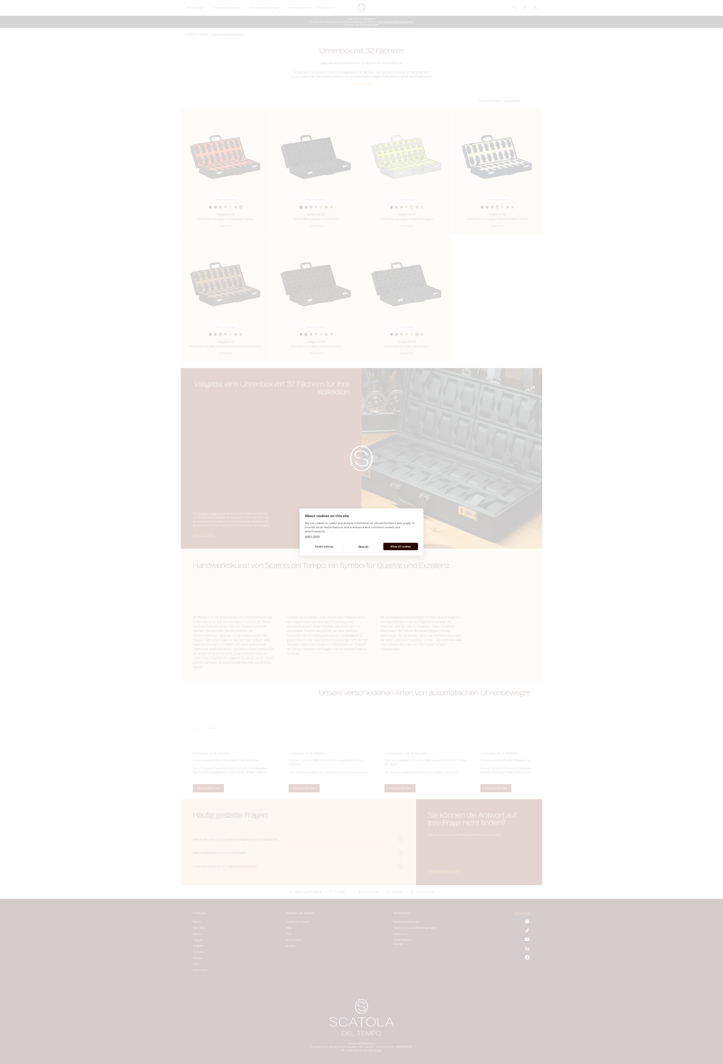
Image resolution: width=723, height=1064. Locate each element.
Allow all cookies (400, 546)
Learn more (312, 536)
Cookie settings (324, 546)
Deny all (363, 546)
